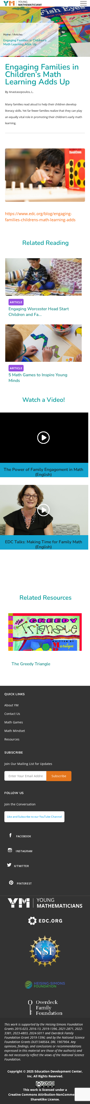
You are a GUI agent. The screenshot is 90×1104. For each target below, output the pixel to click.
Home (7, 34)
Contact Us (12, 714)
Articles (17, 34)
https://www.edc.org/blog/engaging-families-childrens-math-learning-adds (40, 217)
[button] (43, 437)
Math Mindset (14, 731)
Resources (11, 739)
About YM (11, 705)
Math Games (13, 722)
